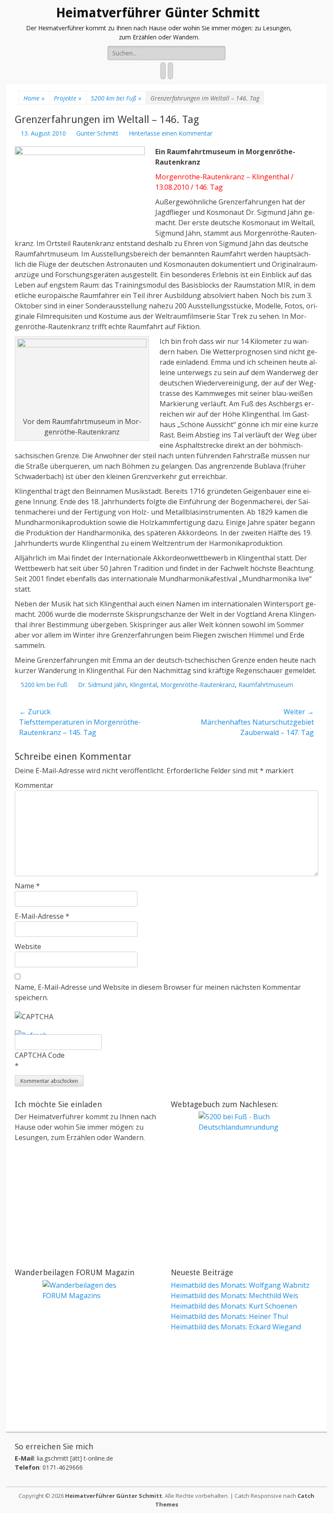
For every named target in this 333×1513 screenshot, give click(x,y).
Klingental (143, 684)
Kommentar (34, 785)
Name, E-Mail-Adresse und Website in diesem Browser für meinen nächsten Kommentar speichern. (158, 992)
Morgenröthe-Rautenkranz (197, 684)
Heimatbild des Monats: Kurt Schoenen (234, 1306)
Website (28, 946)
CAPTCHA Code (40, 1055)
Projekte (68, 98)
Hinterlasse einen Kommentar (170, 133)
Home (34, 98)
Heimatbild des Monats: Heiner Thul (229, 1316)
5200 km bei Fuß (116, 98)
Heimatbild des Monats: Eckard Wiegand (236, 1327)
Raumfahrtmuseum (265, 684)
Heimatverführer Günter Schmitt (158, 12)
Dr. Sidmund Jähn (102, 684)
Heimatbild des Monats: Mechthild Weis (234, 1295)
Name (27, 886)
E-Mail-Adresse (42, 916)
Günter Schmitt (97, 133)
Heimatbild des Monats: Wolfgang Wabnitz (240, 1285)
